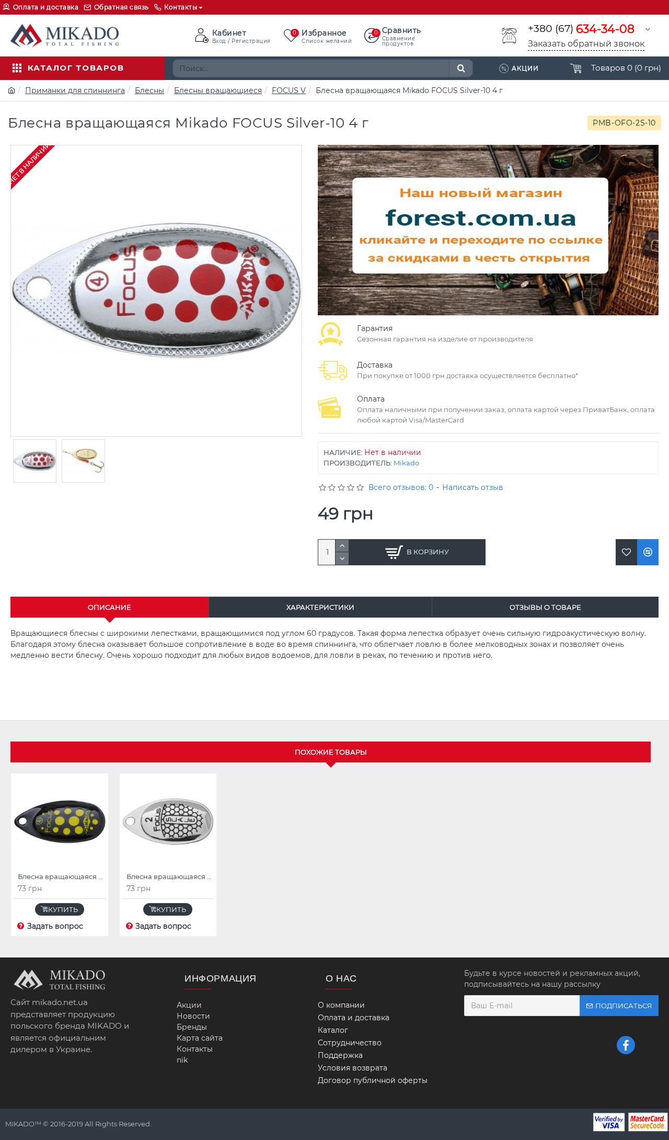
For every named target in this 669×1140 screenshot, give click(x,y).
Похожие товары (331, 752)
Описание (109, 607)
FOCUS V (289, 90)
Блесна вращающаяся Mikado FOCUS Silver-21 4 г (62, 876)
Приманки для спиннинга (75, 90)
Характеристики (320, 607)
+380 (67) (581, 29)
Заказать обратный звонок (586, 44)
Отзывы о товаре (545, 607)
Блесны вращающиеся (218, 90)
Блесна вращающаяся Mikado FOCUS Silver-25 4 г (170, 876)
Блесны (149, 90)
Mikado (406, 463)
